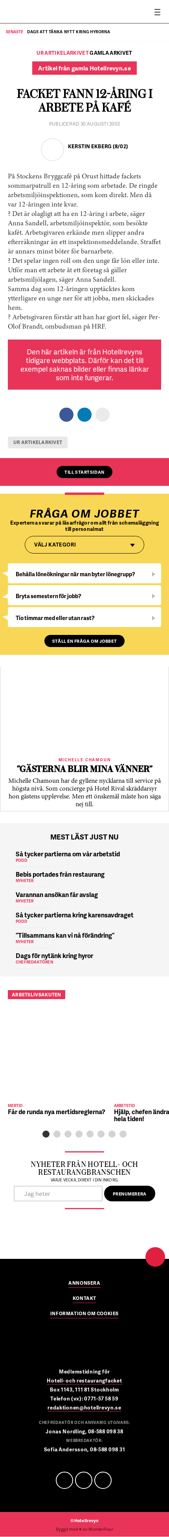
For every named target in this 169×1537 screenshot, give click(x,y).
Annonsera (84, 1283)
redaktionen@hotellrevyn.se (84, 1407)
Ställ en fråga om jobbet (84, 641)
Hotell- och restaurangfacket (84, 1380)
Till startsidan (84, 472)
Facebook (64, 1480)
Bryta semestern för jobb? (48, 596)
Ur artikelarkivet (37, 442)
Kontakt (84, 1299)
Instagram (103, 1480)
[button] (45, 1134)
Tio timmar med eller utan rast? (55, 618)
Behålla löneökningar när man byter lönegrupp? (75, 574)
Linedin (83, 1480)
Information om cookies (84, 1314)
